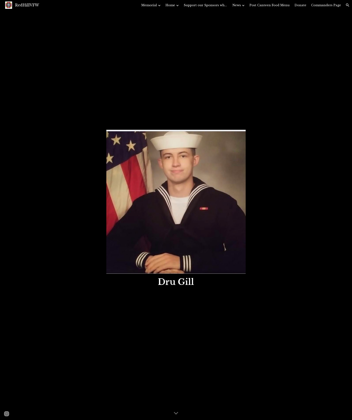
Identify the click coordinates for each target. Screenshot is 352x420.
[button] (347, 5)
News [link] (236, 5)
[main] (176, 282)
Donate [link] (300, 5)
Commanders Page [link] (326, 5)
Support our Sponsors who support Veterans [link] (206, 5)
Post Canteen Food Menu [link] (270, 5)
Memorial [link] (149, 5)
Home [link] (170, 5)
